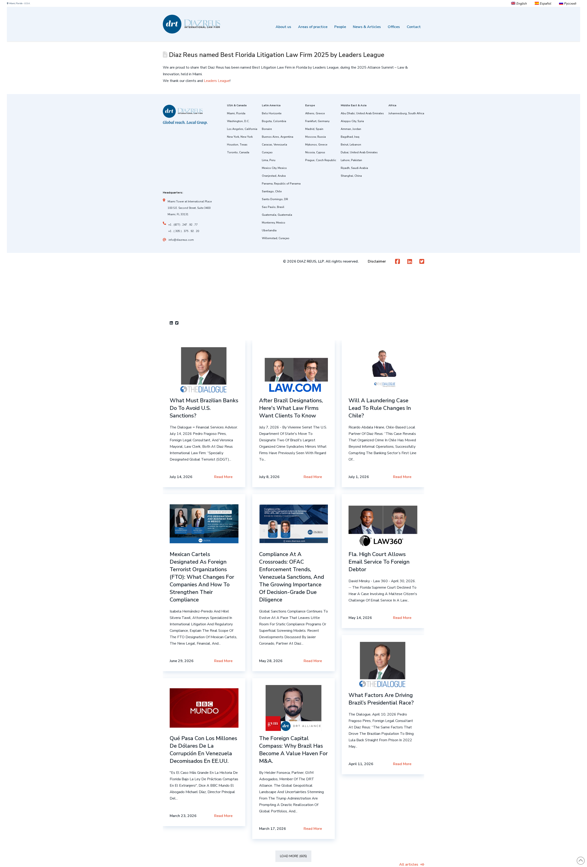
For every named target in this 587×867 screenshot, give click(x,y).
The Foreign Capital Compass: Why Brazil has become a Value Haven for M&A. (293, 750)
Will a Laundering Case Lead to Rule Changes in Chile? (380, 408)
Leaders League (217, 80)
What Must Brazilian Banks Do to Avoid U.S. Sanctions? (204, 408)
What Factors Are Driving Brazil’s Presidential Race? (381, 698)
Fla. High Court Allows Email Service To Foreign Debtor (379, 562)
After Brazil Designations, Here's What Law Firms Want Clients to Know (291, 408)
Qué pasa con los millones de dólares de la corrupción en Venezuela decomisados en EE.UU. (203, 750)
